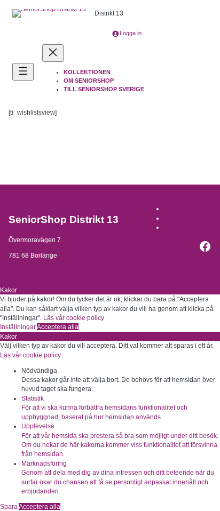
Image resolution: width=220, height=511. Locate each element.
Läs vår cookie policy (73, 317)
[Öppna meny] (23, 72)
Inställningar (18, 326)
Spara (9, 506)
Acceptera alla (57, 326)
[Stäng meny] (53, 53)
